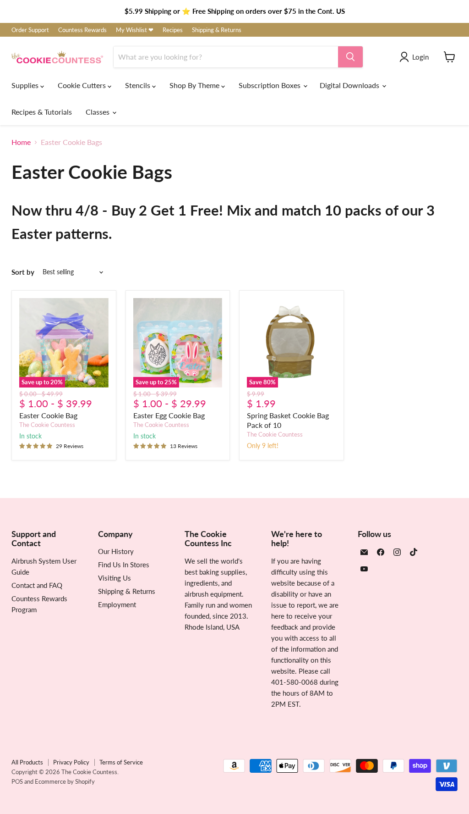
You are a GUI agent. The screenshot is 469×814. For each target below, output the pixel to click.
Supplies (25, 85)
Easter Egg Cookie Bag (169, 415)
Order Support (30, 30)
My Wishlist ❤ (134, 30)
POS (17, 781)
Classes (98, 111)
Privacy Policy (71, 762)
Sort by (22, 272)
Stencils (138, 85)
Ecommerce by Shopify (65, 781)
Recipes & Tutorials (41, 111)
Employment (117, 604)
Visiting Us (114, 578)
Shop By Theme (195, 85)
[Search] (350, 56)
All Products (27, 762)
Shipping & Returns (216, 30)
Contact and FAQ (36, 585)
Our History (116, 551)
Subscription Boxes (270, 85)
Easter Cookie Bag (48, 415)
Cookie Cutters (83, 85)
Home (21, 142)
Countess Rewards (82, 30)
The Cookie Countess (47, 424)
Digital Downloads (350, 85)
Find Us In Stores (123, 564)
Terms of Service (121, 762)
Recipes (173, 30)
